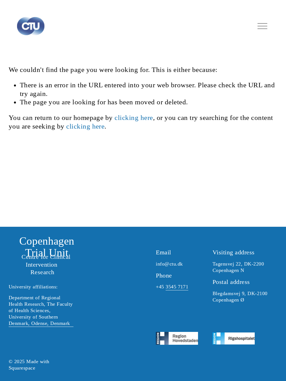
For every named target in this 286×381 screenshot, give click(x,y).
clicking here (134, 117)
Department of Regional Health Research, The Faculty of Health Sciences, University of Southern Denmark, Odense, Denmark (41, 310)
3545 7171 (177, 287)
